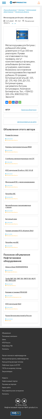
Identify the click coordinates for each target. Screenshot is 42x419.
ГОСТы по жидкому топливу (11, 368)
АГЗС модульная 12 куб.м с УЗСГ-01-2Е (19, 170)
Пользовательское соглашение (13, 391)
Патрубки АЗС (10, 194)
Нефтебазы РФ (7, 346)
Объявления (6, 333)
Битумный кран (11, 219)
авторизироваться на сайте (26, 122)
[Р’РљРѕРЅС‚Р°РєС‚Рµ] (6, 102)
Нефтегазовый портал (10, 381)
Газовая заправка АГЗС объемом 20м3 (19, 231)
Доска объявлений (10, 10)
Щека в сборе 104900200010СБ (16, 267)
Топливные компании (9, 336)
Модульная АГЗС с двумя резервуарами (20, 182)
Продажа (21, 10)
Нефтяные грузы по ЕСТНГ (11, 365)
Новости (5, 378)
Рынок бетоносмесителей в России (18, 315)
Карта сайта (6, 387)
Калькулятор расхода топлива (12, 362)
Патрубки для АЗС (12, 242)
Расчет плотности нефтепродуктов (14, 355)
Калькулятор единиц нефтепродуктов (15, 359)
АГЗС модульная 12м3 (13, 304)
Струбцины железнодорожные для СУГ (19, 159)
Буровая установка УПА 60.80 (16, 292)
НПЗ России (6, 343)
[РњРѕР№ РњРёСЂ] (13, 102)
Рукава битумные (11, 135)
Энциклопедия (7, 371)
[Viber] (16, 102)
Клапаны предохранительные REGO (18, 147)
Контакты (5, 349)
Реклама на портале (9, 384)
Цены (4, 339)
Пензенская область (22, 12)
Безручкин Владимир (28, 110)
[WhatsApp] (19, 102)
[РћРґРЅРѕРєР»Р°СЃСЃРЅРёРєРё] (10, 102)
